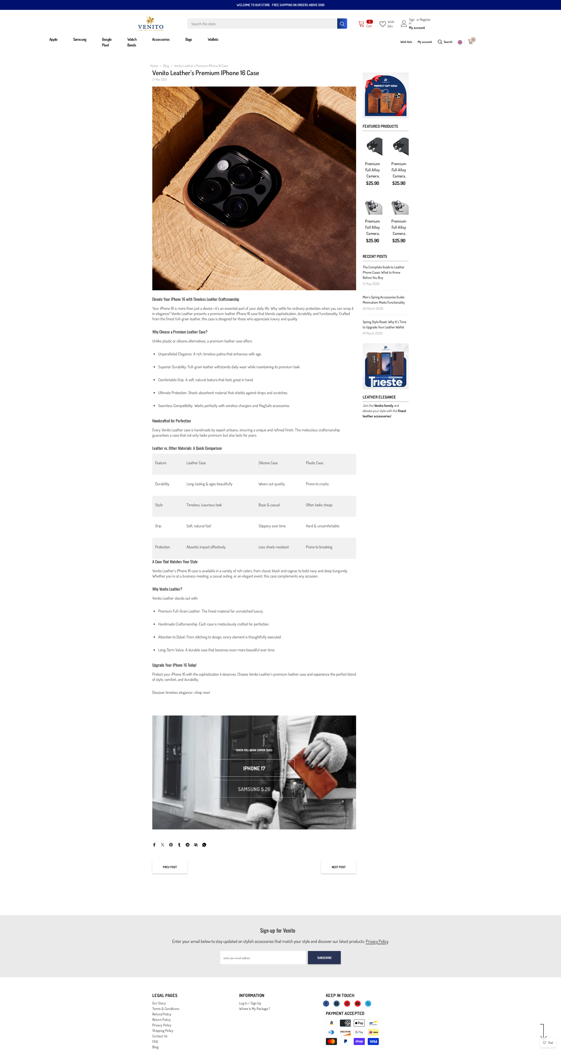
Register (425, 20)
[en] (460, 42)
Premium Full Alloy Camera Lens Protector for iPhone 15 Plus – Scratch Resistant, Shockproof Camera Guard (372, 170)
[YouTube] (358, 1004)
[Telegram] (188, 844)
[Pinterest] (171, 844)
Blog (166, 66)
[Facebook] (154, 844)
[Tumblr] (179, 844)
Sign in (412, 21)
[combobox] (262, 23)
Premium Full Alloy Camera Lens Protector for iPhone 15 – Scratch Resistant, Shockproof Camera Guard (399, 170)
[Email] (196, 844)
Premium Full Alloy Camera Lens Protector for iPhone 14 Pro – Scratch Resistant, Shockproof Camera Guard (372, 227)
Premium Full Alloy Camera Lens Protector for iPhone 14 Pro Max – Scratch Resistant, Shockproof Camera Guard (399, 227)
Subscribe (324, 958)
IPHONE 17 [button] (254, 768)
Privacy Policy (377, 941)
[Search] (267, 23)
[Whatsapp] (204, 844)
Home (154, 66)
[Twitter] (163, 844)
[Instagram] (337, 1004)
